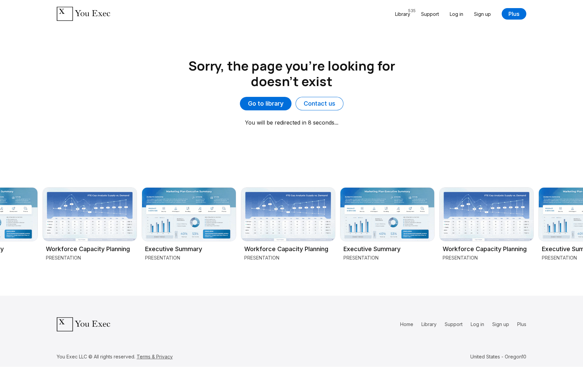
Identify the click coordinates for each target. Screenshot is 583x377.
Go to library (265, 103)
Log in (456, 14)
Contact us (319, 103)
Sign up (482, 14)
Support (430, 14)
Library (429, 324)
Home (406, 324)
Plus (514, 13)
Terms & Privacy (155, 356)
